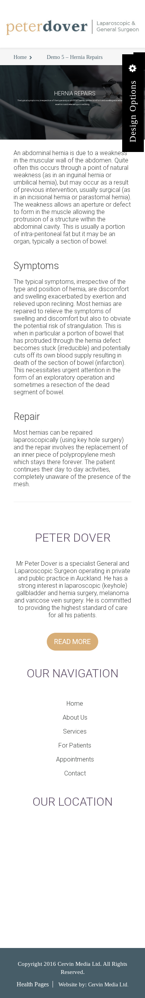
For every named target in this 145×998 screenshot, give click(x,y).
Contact (75, 773)
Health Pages (33, 984)
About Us (75, 717)
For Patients (74, 745)
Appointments (75, 759)
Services (75, 731)
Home (20, 57)
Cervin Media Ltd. (108, 985)
